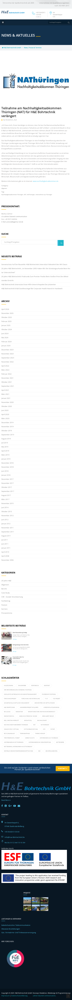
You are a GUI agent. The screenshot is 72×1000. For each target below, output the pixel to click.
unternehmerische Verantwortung (40, 742)
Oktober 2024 (6, 329)
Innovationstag (9, 716)
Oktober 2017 (6, 487)
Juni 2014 (4, 507)
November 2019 (7, 426)
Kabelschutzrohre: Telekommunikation (15, 925)
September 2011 (7, 532)
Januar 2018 (5, 475)
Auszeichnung (8, 685)
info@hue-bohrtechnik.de (15, 837)
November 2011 (7, 528)
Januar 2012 (5, 524)
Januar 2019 (5, 459)
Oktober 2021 (6, 382)
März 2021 (5, 394)
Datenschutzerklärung (19, 996)
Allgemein (4, 188)
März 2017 (5, 499)
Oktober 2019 (6, 430)
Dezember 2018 (7, 463)
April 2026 (5, 309)
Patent (53, 729)
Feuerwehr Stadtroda (49, 694)
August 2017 (6, 495)
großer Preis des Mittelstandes (44, 703)
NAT (25, 194)
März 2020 (5, 418)
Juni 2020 (4, 410)
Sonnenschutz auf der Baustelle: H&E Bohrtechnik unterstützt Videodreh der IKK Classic (34, 264)
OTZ (44, 729)
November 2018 (7, 467)
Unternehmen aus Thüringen (44, 194)
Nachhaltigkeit (42, 720)
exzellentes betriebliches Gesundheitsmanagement (20, 694)
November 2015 (7, 503)
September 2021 (7, 386)
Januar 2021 (5, 398)
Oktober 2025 (6, 317)
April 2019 (5, 451)
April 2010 (5, 552)
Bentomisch (35, 685)
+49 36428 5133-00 (12, 832)
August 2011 (6, 536)
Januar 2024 (5, 346)
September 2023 (7, 358)
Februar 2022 (6, 374)
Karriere (4, 609)
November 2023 (7, 354)
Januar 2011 (5, 548)
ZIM (39, 751)
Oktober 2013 (6, 511)
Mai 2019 (4, 447)
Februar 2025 (6, 321)
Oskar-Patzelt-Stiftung (11, 729)
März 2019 (5, 455)
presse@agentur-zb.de (15, 222)
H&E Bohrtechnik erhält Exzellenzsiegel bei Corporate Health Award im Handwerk (31, 288)
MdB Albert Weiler (48, 716)
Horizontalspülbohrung (51, 707)
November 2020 (7, 402)
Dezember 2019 (7, 422)
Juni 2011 (4, 544)
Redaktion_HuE (11, 120)
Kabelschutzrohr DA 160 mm (28, 716)
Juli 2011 (4, 540)
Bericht (4, 589)
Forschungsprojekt (10, 698)
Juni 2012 (4, 519)
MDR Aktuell (28, 720)
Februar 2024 (6, 341)
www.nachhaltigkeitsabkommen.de (45, 181)
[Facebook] (2, 806)
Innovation (19, 711)
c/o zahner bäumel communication (14, 216)
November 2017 (7, 483)
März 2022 (5, 370)
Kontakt (62, 768)
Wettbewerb (60, 742)
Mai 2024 (4, 337)
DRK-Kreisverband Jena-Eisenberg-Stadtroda (18, 690)
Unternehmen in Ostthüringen (13, 742)
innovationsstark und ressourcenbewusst (41, 711)
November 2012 (7, 515)
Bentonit (47, 685)
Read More (5, 800)
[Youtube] (15, 806)
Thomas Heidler (40, 733)
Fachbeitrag (5, 601)
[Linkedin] (6, 806)
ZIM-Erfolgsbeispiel (52, 751)
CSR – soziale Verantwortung (12, 597)
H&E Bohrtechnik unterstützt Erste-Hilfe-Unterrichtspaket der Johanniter (28, 284)
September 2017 (7, 491)
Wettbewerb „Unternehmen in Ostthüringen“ (18, 746)
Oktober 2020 (6, 406)
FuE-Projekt (56, 698)
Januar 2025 (5, 325)
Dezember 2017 (7, 479)
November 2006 (7, 560)
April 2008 (5, 556)
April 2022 (5, 366)
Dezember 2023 (7, 350)
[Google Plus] (11, 806)
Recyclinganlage (9, 733)
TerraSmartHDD (25, 733)
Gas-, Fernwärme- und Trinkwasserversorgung (18, 932)
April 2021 (5, 390)
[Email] (20, 806)
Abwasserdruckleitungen (10, 929)
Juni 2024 (4, 333)
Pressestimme (6, 613)
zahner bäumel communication (44, 996)
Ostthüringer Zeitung (31, 729)
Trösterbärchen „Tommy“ (12, 738)
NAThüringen (31, 194)
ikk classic (7, 711)
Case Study (5, 593)
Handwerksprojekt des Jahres (29, 707)
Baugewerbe (22, 685)
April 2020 (5, 414)
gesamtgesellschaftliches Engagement (16, 703)
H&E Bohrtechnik (9, 707)
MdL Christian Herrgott (11, 720)
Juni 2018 (4, 471)
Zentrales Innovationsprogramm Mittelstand (18, 751)
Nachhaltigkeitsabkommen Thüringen (12, 194)
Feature (4, 605)
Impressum (5, 996)
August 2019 (6, 439)
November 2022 (7, 362)
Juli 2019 (4, 443)
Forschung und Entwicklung (30, 698)
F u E (46, 698)
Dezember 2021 (7, 378)
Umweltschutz (29, 738)
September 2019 (7, 435)
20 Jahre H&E (6, 581)
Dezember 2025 (7, 313)
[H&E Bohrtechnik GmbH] (12, 13)
